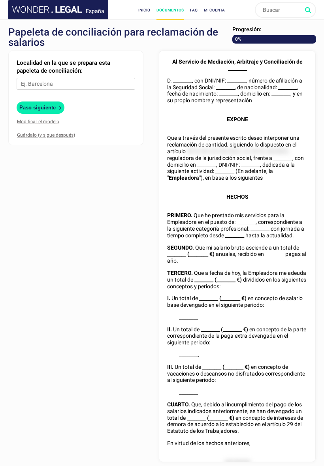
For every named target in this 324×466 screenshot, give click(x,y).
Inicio (144, 10)
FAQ (194, 10)
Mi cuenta (214, 10)
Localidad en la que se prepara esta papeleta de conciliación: (63, 66)
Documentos (170, 10)
